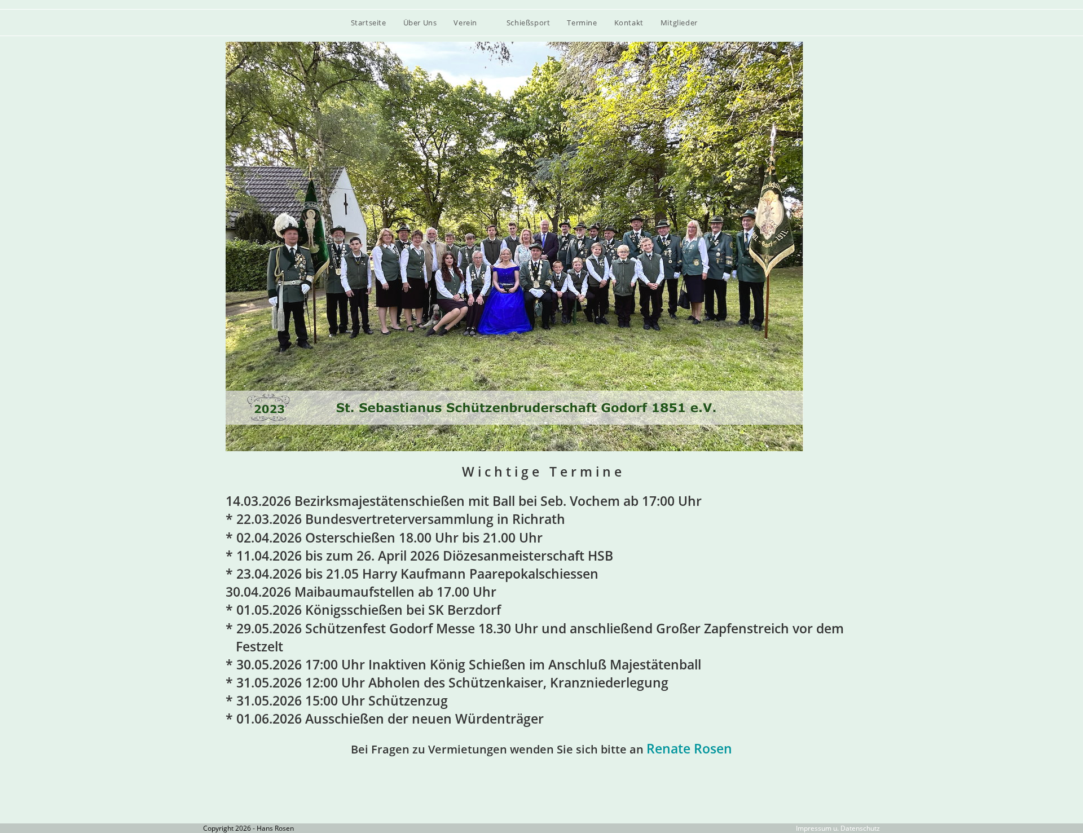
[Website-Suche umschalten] (729, 23)
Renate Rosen (689, 748)
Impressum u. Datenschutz (838, 828)
